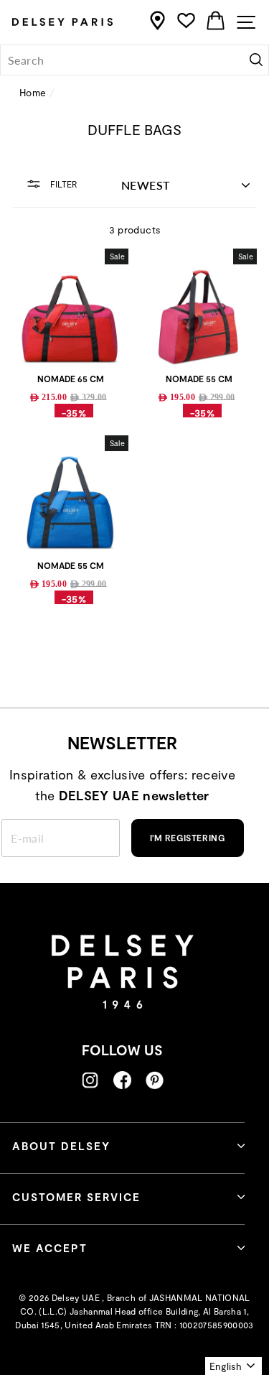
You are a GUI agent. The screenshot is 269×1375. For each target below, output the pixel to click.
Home (32, 92)
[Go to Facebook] (122, 1080)
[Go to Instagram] (90, 1080)
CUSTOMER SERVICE (76, 1196)
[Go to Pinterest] (155, 1080)
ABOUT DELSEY (61, 1145)
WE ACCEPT (50, 1247)
